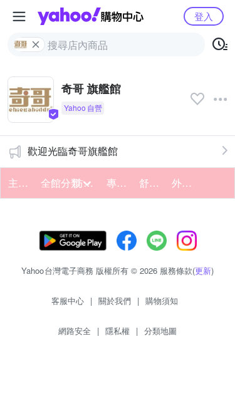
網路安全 (74, 331)
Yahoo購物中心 (91, 16)
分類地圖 (160, 331)
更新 (203, 270)
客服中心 (67, 300)
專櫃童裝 (119, 182)
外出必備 (184, 182)
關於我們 (114, 300)
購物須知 (161, 300)
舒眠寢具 (151, 182)
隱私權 (117, 331)
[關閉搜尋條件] (35, 44)
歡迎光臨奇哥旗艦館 (73, 151)
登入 (203, 16)
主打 (18, 182)
